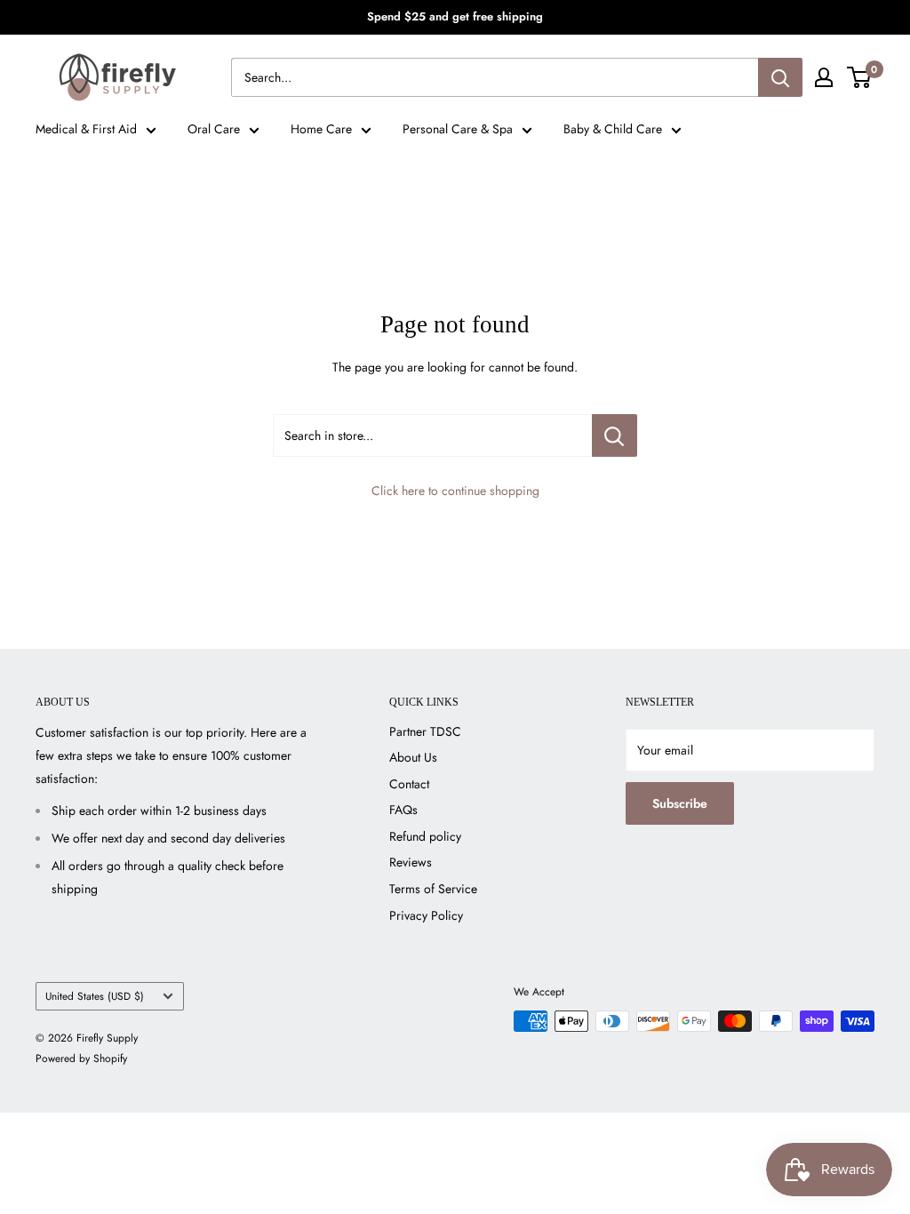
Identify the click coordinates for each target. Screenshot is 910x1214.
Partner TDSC (425, 731)
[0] (860, 77)
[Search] (780, 77)
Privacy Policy (426, 915)
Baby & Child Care (612, 129)
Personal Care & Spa (458, 129)
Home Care (321, 129)
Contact (409, 784)
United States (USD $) (94, 995)
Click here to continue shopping (455, 490)
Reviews (410, 862)
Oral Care (214, 129)
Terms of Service (433, 889)
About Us (413, 757)
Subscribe (679, 803)
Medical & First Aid (86, 129)
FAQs (403, 810)
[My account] (824, 77)
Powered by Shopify (81, 1058)
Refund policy (425, 836)
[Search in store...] (614, 435)
